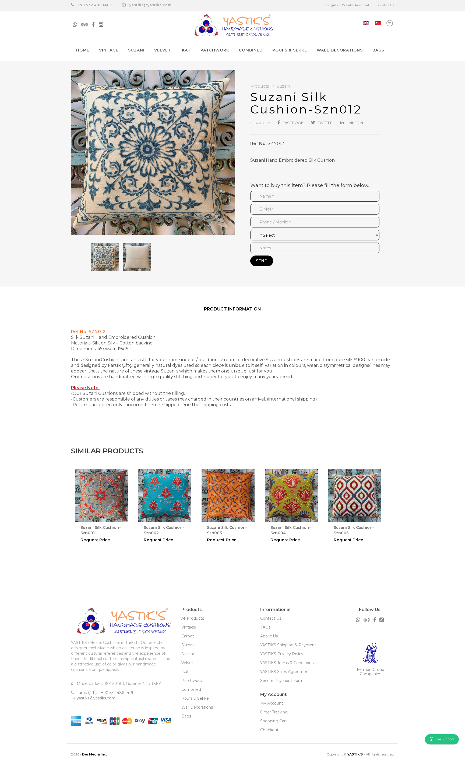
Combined (251, 50)
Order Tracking (274, 712)
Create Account (355, 5)
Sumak (188, 645)
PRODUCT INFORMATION (232, 309)
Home (82, 50)
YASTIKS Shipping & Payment (288, 645)
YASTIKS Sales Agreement (285, 671)
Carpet (187, 636)
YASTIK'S (355, 754)
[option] (153, 152)
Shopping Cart (273, 721)
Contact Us (386, 5)
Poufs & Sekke (289, 50)
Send (261, 260)
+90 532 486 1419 (94, 5)
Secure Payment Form (282, 680)
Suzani (136, 50)
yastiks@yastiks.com (150, 5)
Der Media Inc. (94, 754)
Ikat (186, 50)
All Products (192, 618)
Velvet (162, 50)
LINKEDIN (355, 122)
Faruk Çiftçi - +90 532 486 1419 (104, 692)
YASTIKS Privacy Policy (281, 653)
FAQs (265, 627)
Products (260, 86)
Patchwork (214, 50)
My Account (271, 703)
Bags (378, 50)
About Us (269, 636)
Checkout (269, 729)
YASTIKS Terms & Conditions (286, 662)
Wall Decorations (340, 50)
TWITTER (325, 122)
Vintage (108, 50)
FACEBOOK (293, 122)
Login (331, 5)
